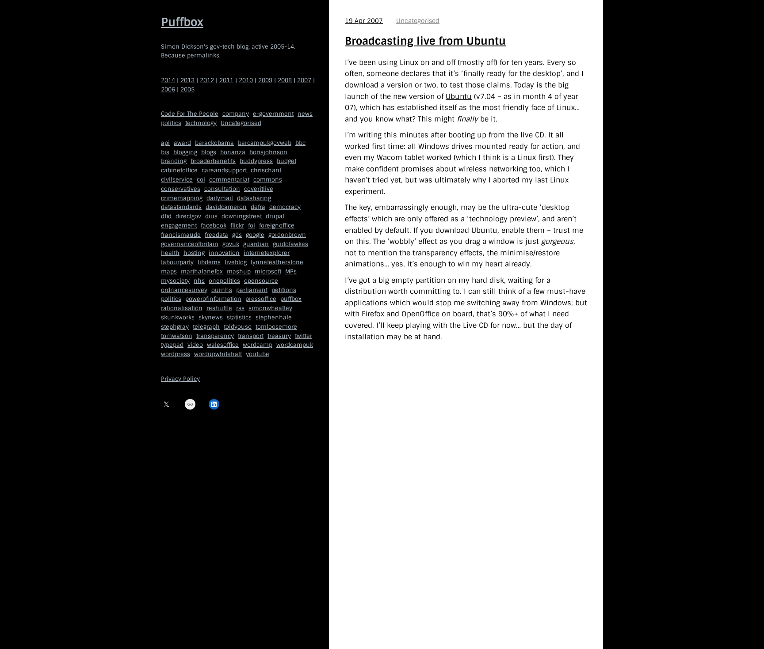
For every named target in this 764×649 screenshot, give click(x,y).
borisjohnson (268, 152)
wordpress (175, 354)
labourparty (177, 262)
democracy (285, 207)
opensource (261, 281)
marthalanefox (202, 271)
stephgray (175, 326)
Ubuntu (459, 96)
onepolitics (224, 281)
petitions (283, 290)
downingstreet (242, 216)
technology (201, 123)
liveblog (236, 262)
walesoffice (223, 345)
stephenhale (274, 317)
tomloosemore (276, 326)
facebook (213, 225)
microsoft (268, 271)
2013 (187, 80)
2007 (304, 80)
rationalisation (181, 308)
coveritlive (258, 189)
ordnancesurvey (184, 290)
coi (201, 179)
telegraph (206, 326)
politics (171, 123)
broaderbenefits (213, 161)
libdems (209, 262)
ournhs (221, 290)
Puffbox (182, 22)
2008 (285, 80)
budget (286, 161)
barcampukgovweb (264, 143)
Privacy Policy (180, 379)
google (255, 235)
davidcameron (226, 207)
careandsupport (224, 170)
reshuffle (219, 308)
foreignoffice (276, 225)
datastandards (181, 207)
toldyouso (238, 326)
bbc (300, 143)
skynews (211, 317)
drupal (275, 216)
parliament (251, 290)
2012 (207, 80)
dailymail (219, 198)
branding (174, 161)
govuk (230, 244)
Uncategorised (241, 123)
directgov (188, 216)
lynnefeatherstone (277, 262)
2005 (187, 89)
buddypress (256, 161)
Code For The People (189, 114)
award (182, 143)
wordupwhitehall (218, 354)
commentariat (229, 179)
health (170, 253)
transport (251, 336)
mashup (239, 271)
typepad (172, 345)
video (195, 345)
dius (211, 216)
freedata (216, 235)
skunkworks (178, 317)
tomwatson (176, 336)
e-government (273, 114)
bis (165, 152)
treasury (279, 336)
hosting (194, 253)
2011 (226, 80)
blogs (208, 152)
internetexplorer (267, 253)
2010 (246, 80)
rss (240, 308)
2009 (265, 80)
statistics (239, 317)
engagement (179, 225)
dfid (166, 216)
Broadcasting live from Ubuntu (425, 41)
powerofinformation (213, 299)
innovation (224, 253)
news (305, 114)
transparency (215, 336)
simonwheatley (270, 308)
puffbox (291, 299)
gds (237, 235)
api (165, 143)
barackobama (214, 143)
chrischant (266, 170)
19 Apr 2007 (364, 21)
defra (258, 207)
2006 (168, 89)
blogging (185, 152)
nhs (199, 281)
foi (251, 225)
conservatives (180, 189)
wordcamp (257, 345)
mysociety (175, 281)
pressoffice (260, 299)
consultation (222, 189)
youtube (257, 354)
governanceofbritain (189, 244)
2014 (168, 80)
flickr (237, 225)
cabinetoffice (179, 170)
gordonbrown (287, 235)
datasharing (254, 198)
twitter (303, 336)
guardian (256, 244)
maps (169, 271)
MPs (291, 271)
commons (267, 179)
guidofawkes (290, 244)
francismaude (181, 235)
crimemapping (181, 198)
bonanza (232, 152)
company (235, 114)
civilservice (177, 179)
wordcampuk (294, 345)
